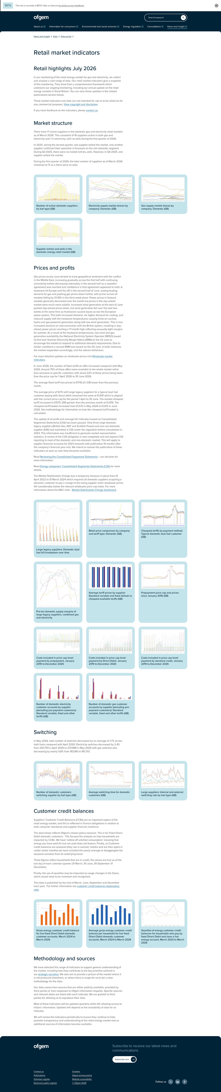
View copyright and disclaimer (80, 104)
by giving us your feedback (71, 5)
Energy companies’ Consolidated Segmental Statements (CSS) (75, 466)
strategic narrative (48, 974)
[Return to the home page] (41, 17)
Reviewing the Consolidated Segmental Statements (69, 456)
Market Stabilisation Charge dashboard (94, 490)
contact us (92, 110)
